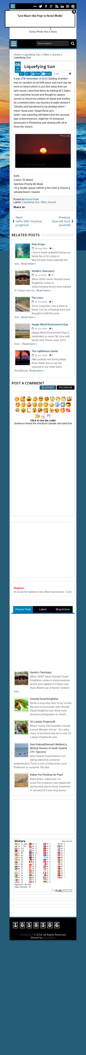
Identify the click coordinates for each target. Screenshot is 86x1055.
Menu (12, 6)
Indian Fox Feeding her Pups (46, 774)
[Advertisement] (45, 549)
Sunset (52, 202)
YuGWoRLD (26, 934)
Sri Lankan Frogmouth (42, 721)
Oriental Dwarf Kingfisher (44, 698)
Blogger (48, 387)
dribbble (67, 6)
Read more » (28, 263)
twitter (40, 6)
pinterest (73, 6)
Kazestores (49, 937)
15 (52, 275)
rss (56, 6)
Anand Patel (32, 199)
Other (44, 202)
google (51, 6)
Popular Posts (23, 609)
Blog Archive (63, 609)
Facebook (65, 387)
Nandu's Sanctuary (41, 672)
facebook (46, 6)
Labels (43, 609)
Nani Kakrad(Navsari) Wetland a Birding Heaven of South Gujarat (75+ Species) (48, 748)
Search (72, 43)
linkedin (62, 6)
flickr (35, 6)
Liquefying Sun (39, 66)
